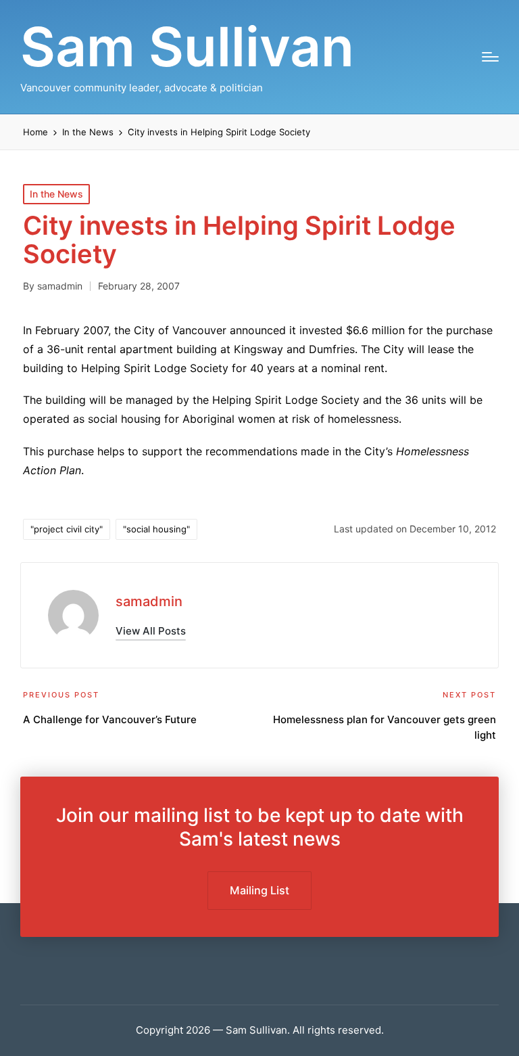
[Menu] (490, 57)
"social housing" (156, 529)
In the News (56, 194)
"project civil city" (66, 529)
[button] (151, 631)
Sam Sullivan (187, 46)
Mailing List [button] (259, 890)
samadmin (149, 601)
